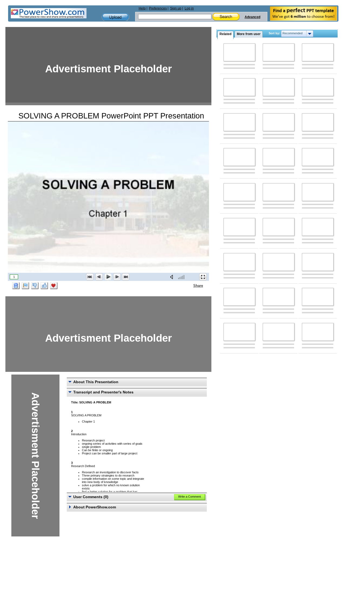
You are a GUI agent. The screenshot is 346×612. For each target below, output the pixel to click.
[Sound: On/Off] (172, 277)
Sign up (175, 8)
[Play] (108, 277)
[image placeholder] (239, 52)
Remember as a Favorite (54, 285)
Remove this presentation (16, 285)
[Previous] (99, 277)
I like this (44, 285)
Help (142, 8)
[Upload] (115, 17)
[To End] (126, 277)
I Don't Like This (35, 285)
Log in (189, 8)
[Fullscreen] (203, 277)
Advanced (252, 17)
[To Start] (90, 277)
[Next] (117, 277)
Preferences (158, 8)
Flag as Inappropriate (25, 285)
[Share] (190, 285)
